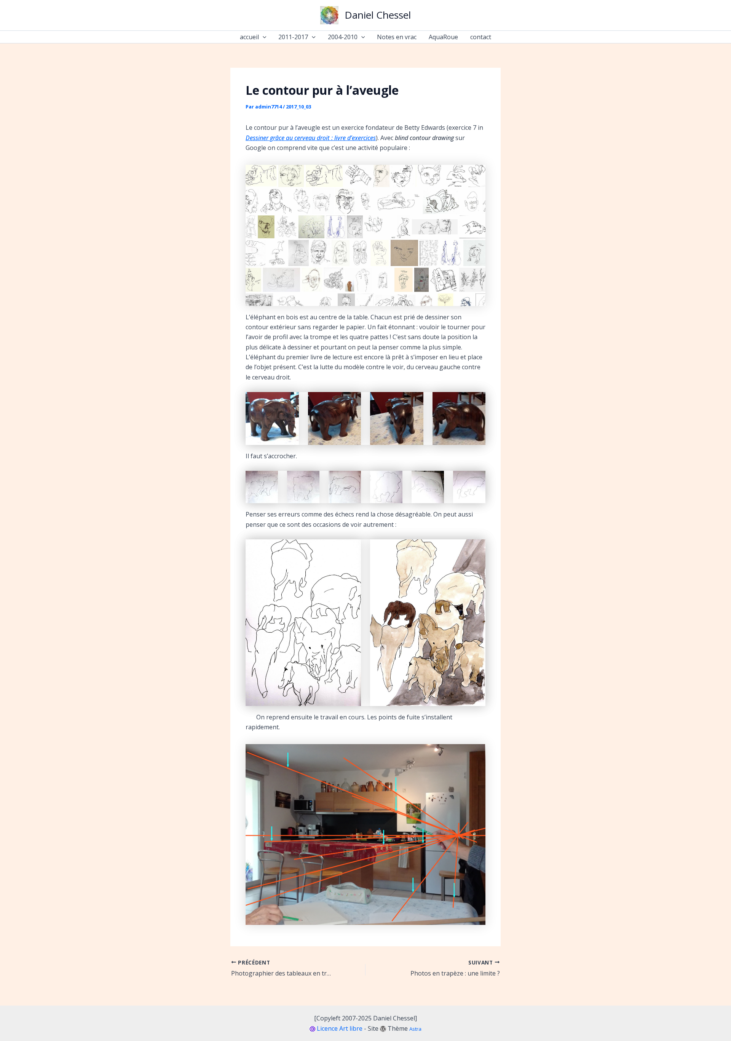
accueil (249, 37)
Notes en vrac (397, 37)
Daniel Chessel (378, 15)
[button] (263, 37)
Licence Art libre (339, 1028)
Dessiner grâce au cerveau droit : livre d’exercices (311, 138)
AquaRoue (443, 37)
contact (480, 37)
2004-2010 (343, 37)
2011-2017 (293, 37)
